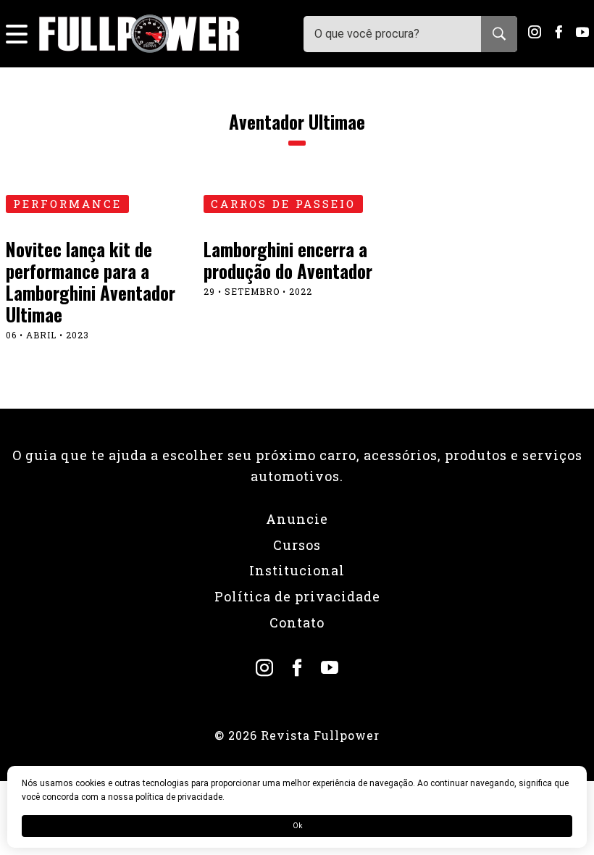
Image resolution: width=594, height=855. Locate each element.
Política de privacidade (297, 596)
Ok (297, 826)
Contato (297, 622)
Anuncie (297, 518)
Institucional (297, 570)
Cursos (297, 545)
